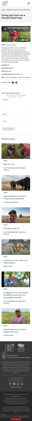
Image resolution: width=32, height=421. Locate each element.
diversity (19, 77)
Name (5, 114)
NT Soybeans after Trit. (11, 228)
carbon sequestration (11, 77)
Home (3, 10)
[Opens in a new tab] (16, 356)
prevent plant (27, 77)
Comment (6, 99)
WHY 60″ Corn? (9, 164)
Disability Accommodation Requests (16, 403)
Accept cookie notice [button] (16, 419)
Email (4, 121)
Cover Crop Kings (11, 45)
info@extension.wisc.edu (10, 400)
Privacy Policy (20, 400)
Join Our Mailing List (16, 379)
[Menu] (29, 3)
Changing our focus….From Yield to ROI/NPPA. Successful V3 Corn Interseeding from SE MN (15, 295)
